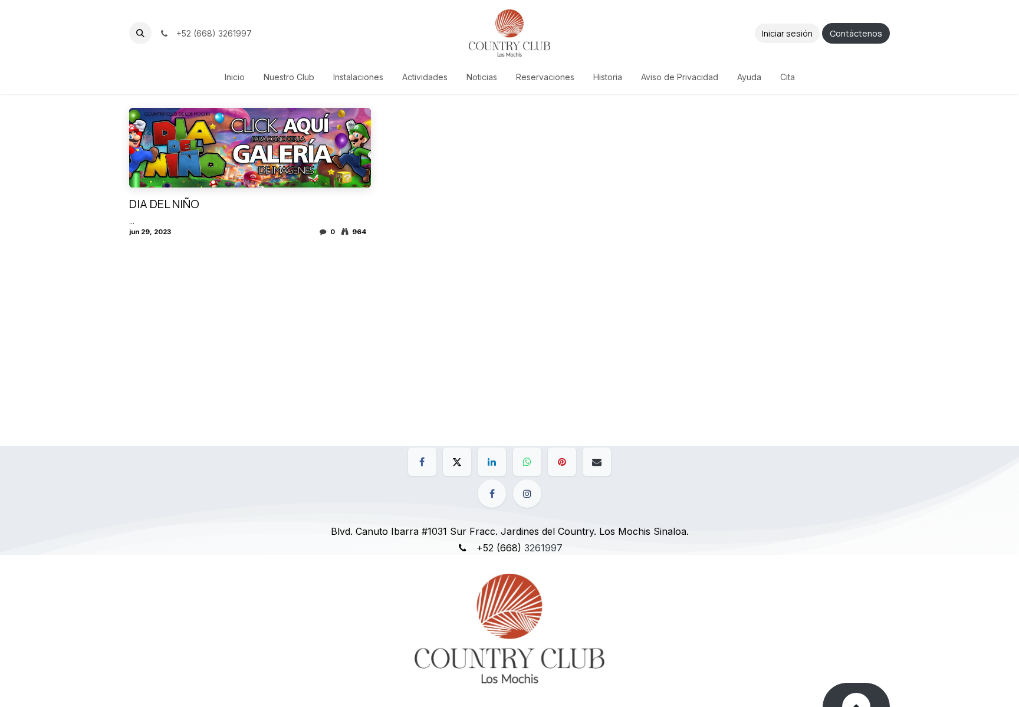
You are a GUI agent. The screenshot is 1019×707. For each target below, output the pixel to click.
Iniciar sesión (787, 33)
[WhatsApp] (527, 462)
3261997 (543, 548)
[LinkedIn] (492, 462)
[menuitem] (234, 77)
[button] (140, 33)
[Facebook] (422, 462)
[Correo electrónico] (597, 462)
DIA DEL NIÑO (164, 204)
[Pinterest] (562, 462)
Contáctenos (856, 33)
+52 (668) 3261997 (212, 33)
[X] (457, 462)
